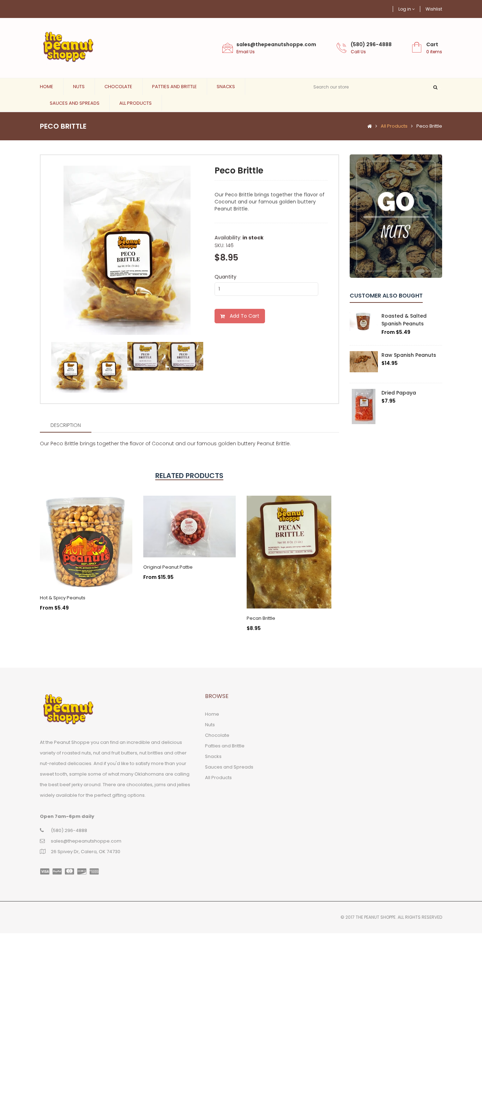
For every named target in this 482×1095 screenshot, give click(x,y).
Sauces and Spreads (75, 103)
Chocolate (118, 86)
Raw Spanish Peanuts (408, 355)
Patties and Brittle (174, 86)
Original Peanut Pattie (168, 567)
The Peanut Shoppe (376, 917)
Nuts (79, 86)
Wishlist (434, 9)
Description (65, 425)
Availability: (228, 237)
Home (46, 86)
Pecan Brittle (261, 618)
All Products (135, 103)
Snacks (226, 86)
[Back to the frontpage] (367, 126)
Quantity (225, 276)
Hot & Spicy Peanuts (62, 597)
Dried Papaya (398, 392)
